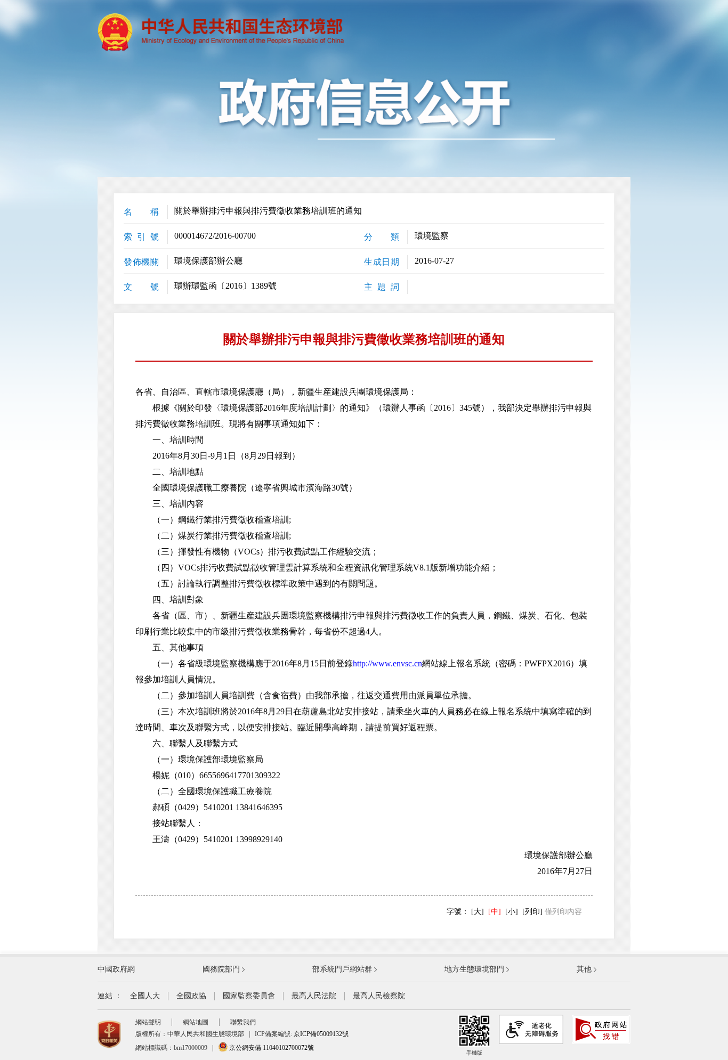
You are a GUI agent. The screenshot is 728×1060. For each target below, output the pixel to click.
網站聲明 (148, 1022)
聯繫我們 (243, 1022)
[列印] (532, 912)
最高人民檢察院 (379, 996)
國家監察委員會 (249, 996)
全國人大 (145, 996)
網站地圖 (195, 1022)
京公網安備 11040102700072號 (271, 1047)
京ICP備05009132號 (321, 1034)
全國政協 (191, 996)
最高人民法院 (314, 996)
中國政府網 (116, 969)
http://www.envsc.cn (387, 663)
